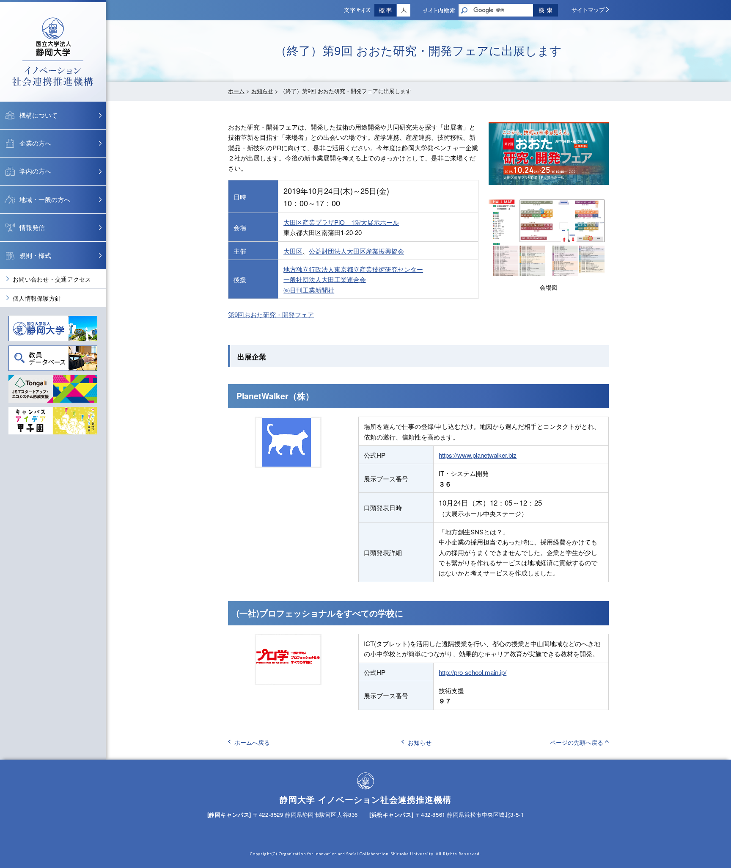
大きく (403, 10)
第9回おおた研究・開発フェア (271, 314)
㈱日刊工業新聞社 (308, 289)
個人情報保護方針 (37, 298)
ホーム (236, 91)
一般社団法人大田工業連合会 (324, 279)
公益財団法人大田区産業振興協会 (356, 250)
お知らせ (262, 91)
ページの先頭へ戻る (576, 742)
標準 (385, 10)
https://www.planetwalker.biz (478, 455)
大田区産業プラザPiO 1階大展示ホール (341, 222)
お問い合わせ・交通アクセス (52, 279)
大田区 (292, 250)
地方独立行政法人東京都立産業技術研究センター (353, 269)
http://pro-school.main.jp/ (472, 672)
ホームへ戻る (252, 742)
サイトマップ (588, 10)
